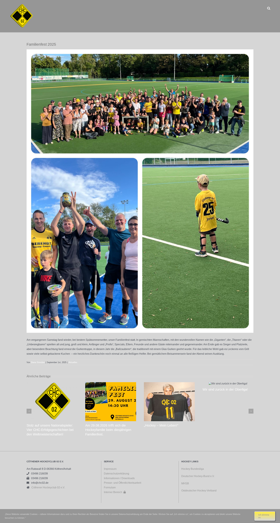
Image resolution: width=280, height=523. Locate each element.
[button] (268, 8)
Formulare (110, 487)
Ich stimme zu (263, 516)
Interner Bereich (115, 492)
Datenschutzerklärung (116, 473)
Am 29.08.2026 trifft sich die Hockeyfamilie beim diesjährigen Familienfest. (108, 430)
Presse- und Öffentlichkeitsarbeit (122, 482)
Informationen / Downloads (119, 478)
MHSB (185, 483)
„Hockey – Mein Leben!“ (161, 425)
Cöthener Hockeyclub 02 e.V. (47, 487)
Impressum (110, 468)
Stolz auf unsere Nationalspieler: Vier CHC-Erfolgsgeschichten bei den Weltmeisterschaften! (50, 430)
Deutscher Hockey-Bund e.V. (198, 476)
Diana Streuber (38, 362)
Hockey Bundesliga (192, 468)
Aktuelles (73, 362)
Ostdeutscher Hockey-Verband (199, 490)
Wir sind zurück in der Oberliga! (225, 389)
